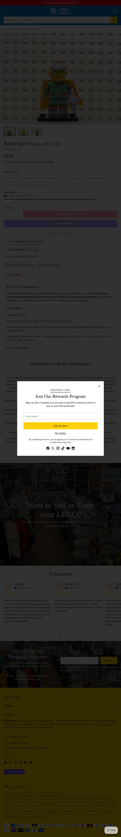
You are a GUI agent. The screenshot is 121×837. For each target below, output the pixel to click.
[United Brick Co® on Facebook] (48, 448)
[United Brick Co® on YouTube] (68, 448)
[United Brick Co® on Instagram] (58, 448)
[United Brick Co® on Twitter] (53, 448)
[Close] (99, 386)
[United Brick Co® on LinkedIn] (73, 448)
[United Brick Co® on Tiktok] (63, 448)
